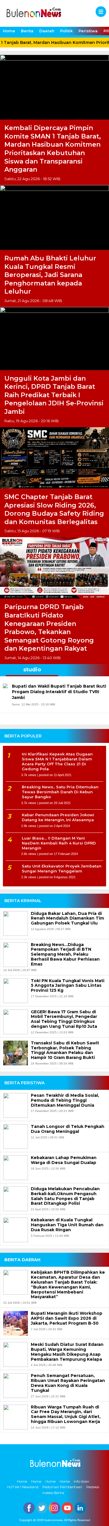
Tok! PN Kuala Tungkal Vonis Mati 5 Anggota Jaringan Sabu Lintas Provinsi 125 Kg (67, 985)
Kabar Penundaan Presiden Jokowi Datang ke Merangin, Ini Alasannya (58, 817)
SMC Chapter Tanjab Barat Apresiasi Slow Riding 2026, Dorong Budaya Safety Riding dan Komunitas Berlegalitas (54, 509)
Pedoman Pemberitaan (62, 1487)
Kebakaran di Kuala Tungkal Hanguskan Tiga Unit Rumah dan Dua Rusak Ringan (67, 1225)
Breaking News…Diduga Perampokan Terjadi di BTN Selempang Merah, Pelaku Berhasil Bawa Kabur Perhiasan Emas (65, 954)
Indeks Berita (53, 1492)
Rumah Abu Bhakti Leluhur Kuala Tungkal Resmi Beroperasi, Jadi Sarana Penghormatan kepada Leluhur (50, 274)
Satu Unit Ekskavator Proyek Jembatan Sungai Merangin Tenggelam (61, 868)
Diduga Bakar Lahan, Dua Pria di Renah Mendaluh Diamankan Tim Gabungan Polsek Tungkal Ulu (67, 918)
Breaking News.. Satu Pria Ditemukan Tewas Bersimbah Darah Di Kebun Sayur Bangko (60, 792)
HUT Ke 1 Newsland (22, 1487)
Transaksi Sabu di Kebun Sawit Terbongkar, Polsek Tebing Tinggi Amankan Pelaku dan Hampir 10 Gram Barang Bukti (65, 1050)
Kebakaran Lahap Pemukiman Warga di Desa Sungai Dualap (64, 1160)
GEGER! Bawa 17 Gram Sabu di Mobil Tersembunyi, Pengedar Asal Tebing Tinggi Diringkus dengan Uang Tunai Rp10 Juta (64, 1019)
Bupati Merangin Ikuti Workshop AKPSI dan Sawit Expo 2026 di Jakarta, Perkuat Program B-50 (66, 1318)
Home (9, 31)
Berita (27, 31)
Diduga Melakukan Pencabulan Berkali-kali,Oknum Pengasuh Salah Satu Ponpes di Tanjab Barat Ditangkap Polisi (65, 1196)
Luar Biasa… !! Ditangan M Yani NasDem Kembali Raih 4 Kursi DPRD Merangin (59, 843)
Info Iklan (81, 1481)
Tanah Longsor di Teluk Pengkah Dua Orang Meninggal (67, 1129)
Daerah (46, 31)
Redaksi (92, 1487)
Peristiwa (88, 31)
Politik (66, 31)
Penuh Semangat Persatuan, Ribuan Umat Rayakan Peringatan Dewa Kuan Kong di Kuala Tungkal (68, 1383)
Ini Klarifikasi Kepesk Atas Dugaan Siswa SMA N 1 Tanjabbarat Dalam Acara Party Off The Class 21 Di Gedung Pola (57, 761)
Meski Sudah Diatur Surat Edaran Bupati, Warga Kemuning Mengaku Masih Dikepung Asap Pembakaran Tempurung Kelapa (67, 1352)
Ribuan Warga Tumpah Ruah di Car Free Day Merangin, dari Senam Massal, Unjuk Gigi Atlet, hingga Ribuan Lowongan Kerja (66, 1414)
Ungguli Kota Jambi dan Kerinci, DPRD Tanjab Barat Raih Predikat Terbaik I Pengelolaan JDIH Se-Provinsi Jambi (53, 395)
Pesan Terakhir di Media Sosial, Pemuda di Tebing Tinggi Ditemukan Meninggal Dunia (65, 1100)
